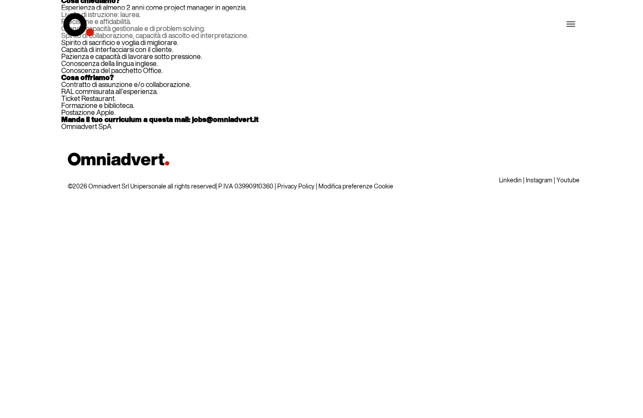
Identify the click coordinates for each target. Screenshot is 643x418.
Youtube (568, 181)
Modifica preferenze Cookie (355, 187)
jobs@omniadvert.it (225, 120)
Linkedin (510, 181)
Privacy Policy (296, 187)
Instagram (539, 181)
